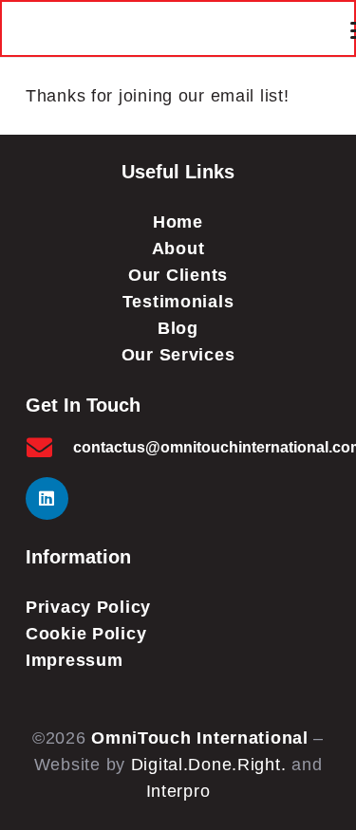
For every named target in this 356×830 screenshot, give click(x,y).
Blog (178, 328)
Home (178, 221)
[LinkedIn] (47, 498)
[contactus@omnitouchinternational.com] (49, 447)
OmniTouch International (200, 738)
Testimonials (178, 301)
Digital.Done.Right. (209, 764)
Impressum (74, 660)
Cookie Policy (86, 633)
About (178, 248)
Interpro (178, 791)
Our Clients (178, 275)
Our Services (178, 354)
